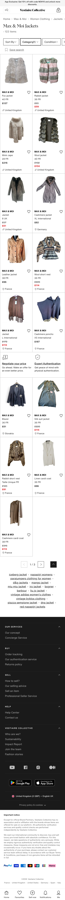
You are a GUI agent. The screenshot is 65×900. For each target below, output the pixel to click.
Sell (8, 675)
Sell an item (12, 691)
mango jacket (40, 583)
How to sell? (12, 681)
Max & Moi (20, 19)
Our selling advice (15, 686)
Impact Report (13, 744)
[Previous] (24, 564)
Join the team (13, 749)
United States (33, 883)
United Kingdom (18, 883)
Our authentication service (21, 659)
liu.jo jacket (37, 591)
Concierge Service (16, 638)
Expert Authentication (48, 363)
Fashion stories (14, 754)
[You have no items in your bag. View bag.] (58, 10)
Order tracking (13, 654)
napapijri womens (41, 575)
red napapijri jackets (32, 607)
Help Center (12, 712)
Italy (59, 883)
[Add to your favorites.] (29, 92)
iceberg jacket (18, 575)
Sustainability (13, 739)
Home (6, 19)
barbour (22, 591)
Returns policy (13, 664)
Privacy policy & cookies (31, 804)
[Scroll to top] (53, 564)
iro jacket (35, 587)
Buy (7, 648)
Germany (44, 883)
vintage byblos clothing (30, 599)
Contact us (11, 717)
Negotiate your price (14, 363)
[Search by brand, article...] (6, 10)
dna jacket (47, 603)
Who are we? (13, 734)
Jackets (58, 19)
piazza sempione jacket (22, 603)
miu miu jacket (17, 587)
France (7, 883)
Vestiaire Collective (19, 728)
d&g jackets (20, 583)
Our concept (12, 633)
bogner (49, 587)
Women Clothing (40, 19)
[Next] (41, 564)
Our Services (13, 627)
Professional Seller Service (21, 696)
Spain (52, 883)
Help (8, 706)
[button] (58, 10)
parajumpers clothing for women (30, 579)
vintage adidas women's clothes (31, 595)
